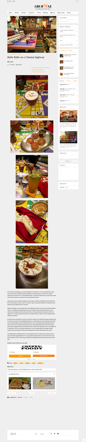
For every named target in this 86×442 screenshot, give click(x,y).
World (24, 12)
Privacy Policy (62, 12)
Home (11, 12)
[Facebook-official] (58, 433)
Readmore (64, 127)
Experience (31, 12)
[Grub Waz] (43, 10)
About (69, 12)
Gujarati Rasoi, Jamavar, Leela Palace (41, 67)
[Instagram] (12, 1)
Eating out (14, 54)
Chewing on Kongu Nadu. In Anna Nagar (19, 386)
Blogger (70, 161)
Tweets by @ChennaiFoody (64, 21)
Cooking (46, 12)
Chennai (19, 54)
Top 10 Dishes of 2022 (68, 61)
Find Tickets (44, 355)
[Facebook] (14, 1)
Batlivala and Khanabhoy (38, 69)
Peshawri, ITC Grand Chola (38, 72)
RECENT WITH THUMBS (66, 50)
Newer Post (11, 393)
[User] (7, 1)
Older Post (52, 393)
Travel (39, 12)
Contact (53, 12)
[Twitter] (9, 1)
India (17, 12)
